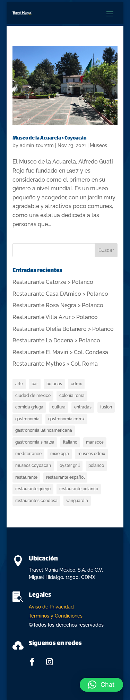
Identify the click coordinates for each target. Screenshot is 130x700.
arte (19, 383)
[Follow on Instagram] (50, 662)
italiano (70, 442)
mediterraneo (28, 453)
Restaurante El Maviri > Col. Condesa (60, 352)
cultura (59, 407)
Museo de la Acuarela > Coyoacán (49, 138)
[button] (101, 685)
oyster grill (70, 465)
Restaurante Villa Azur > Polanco (55, 317)
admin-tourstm (37, 145)
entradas (83, 407)
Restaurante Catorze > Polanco (52, 282)
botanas (54, 383)
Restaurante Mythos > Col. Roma (55, 363)
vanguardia (77, 500)
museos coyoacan (33, 465)
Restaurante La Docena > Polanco (56, 340)
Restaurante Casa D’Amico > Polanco (60, 294)
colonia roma (72, 395)
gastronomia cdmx (66, 418)
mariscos (95, 442)
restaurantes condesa (36, 500)
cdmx (76, 383)
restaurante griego (33, 488)
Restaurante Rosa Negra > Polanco (57, 305)
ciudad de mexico (33, 395)
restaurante (26, 477)
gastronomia (27, 418)
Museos (98, 145)
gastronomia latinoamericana (43, 430)
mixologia (59, 453)
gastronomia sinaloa (34, 442)
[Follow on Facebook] (32, 661)
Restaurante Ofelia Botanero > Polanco (63, 329)
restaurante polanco (78, 488)
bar (35, 383)
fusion (106, 407)
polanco (96, 465)
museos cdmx (91, 453)
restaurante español (65, 477)
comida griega (29, 407)
